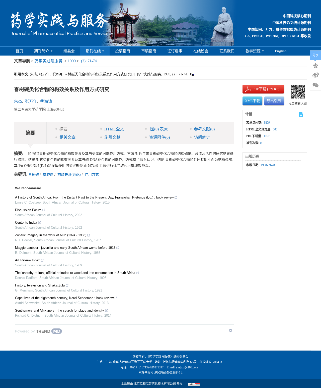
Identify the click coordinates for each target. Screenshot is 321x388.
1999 (72, 61)
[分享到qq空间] (315, 65)
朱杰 (18, 101)
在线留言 (200, 51)
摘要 (63, 129)
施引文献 (112, 137)
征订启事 (174, 51)
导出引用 (274, 101)
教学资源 (253, 51)
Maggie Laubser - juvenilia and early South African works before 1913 (65, 248)
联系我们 (226, 51)
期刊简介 (41, 51)
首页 (19, 51)
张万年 (31, 101)
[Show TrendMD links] (231, 330)
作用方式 (92, 174)
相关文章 (67, 137)
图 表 (158, 129)
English (281, 51)
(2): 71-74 (89, 61)
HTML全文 (114, 129)
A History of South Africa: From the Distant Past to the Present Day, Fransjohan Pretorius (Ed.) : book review (94, 197)
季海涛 (46, 101)
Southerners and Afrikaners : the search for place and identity (59, 310)
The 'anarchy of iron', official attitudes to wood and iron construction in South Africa (75, 273)
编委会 (69, 51)
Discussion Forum (28, 210)
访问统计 (202, 137)
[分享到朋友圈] (315, 85)
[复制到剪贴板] (192, 74)
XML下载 (252, 101)
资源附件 (159, 137)
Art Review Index (27, 260)
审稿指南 (148, 51)
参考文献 (204, 129)
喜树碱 (33, 174)
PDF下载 (255, 89)
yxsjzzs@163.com (187, 367)
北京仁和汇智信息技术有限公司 (155, 383)
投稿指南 (122, 51)
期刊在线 (93, 51)
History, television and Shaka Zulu (40, 285)
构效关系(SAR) (69, 174)
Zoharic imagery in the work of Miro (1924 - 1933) (50, 235)
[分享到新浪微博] (315, 75)
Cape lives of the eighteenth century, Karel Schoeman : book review (64, 298)
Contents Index (26, 222)
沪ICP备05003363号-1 (168, 372)
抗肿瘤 (48, 174)
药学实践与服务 (48, 61)
